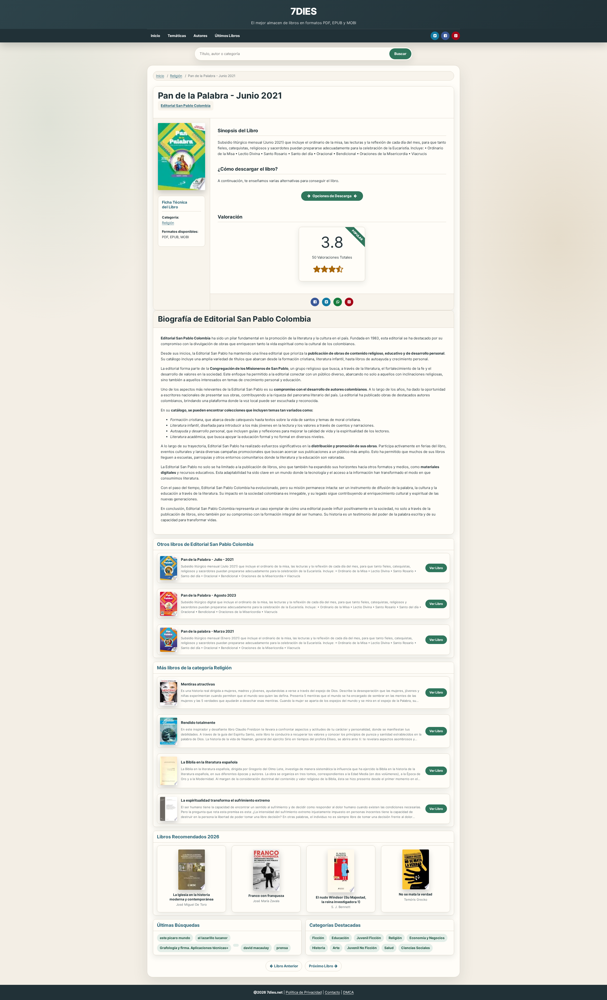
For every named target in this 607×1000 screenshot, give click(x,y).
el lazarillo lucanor (213, 938)
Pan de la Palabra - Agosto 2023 (208, 595)
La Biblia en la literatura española (209, 762)
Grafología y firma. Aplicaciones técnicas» (194, 948)
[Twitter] (435, 36)
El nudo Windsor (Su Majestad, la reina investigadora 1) (341, 899)
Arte (336, 948)
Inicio (155, 35)
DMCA (348, 992)
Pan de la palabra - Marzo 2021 (207, 631)
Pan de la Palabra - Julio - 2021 (207, 559)
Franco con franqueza (266, 896)
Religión (176, 76)
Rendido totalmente (198, 722)
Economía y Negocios (427, 938)
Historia (318, 948)
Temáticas (177, 35)
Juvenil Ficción (369, 938)
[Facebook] (445, 36)
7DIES (303, 11)
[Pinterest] (455, 36)
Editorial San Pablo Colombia (186, 105)
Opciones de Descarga (332, 196)
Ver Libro (436, 568)
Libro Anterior (286, 966)
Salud (389, 948)
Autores (200, 35)
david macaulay (256, 948)
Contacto (332, 992)
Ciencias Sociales (415, 948)
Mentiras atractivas (198, 684)
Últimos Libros (227, 35)
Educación (340, 938)
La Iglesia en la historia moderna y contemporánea (191, 897)
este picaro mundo (175, 938)
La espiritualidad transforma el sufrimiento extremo (225, 800)
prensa (282, 948)
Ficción (318, 938)
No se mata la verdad (415, 894)
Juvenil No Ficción (362, 948)
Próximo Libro (321, 966)
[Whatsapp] (337, 302)
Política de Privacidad (304, 992)
